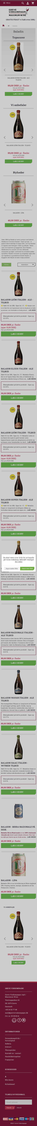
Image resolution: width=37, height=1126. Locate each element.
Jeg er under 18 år (12, 568)
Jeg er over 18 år (27, 568)
